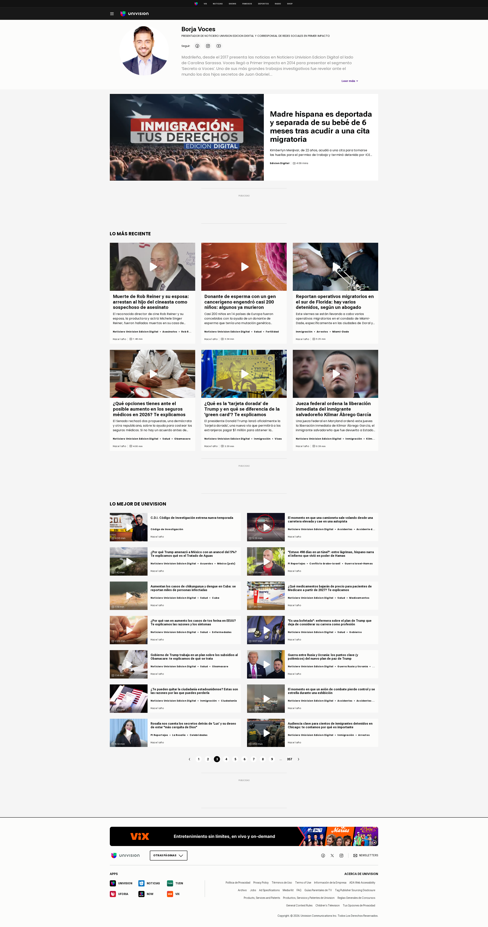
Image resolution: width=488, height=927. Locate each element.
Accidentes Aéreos (368, 700)
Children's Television (327, 905)
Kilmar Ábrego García (353, 425)
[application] (187, 137)
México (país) (226, 563)
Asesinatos (169, 331)
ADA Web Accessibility (362, 882)
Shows (232, 4)
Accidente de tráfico (370, 529)
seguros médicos (126, 430)
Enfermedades (221, 632)
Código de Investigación (167, 529)
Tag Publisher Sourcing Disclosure (355, 890)
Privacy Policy (261, 882)
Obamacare (182, 438)
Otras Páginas (164, 855)
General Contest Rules (299, 905)
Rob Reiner (168, 314)
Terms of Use (303, 882)
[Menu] (112, 14)
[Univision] (134, 13)
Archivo (242, 890)
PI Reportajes (296, 563)
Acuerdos (206, 563)
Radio (278, 4)
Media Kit (288, 890)
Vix (205, 4)
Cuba (215, 597)
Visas (278, 438)
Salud (258, 331)
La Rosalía (178, 735)
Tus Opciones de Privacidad (359, 905)
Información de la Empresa (330, 882)
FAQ (299, 890)
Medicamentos (359, 597)
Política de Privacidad (238, 882)
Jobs (253, 890)
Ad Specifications (269, 890)
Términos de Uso (282, 882)
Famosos (247, 4)
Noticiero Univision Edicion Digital (135, 331)
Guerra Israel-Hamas (359, 563)
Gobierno (355, 632)
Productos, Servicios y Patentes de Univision (309, 897)
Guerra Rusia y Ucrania (352, 666)
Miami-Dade (340, 331)
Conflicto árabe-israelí (324, 563)
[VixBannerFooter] (244, 836)
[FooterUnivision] (125, 855)
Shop (290, 4)
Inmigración (304, 331)
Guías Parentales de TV (318, 890)
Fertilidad (272, 331)
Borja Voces (198, 29)
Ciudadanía (229, 700)
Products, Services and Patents (262, 897)
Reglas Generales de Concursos (356, 897)
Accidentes (344, 529)
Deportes (263, 4)
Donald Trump (236, 421)
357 (289, 759)
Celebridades (198, 735)
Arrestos (322, 331)
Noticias (218, 4)
